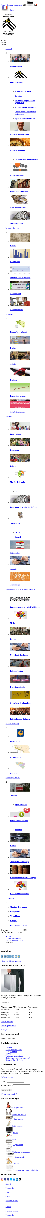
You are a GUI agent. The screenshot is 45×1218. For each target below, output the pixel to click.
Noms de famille (16, 310)
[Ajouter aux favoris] (19, 957)
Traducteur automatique (19, 862)
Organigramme (16, 66)
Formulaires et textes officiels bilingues (25, 607)
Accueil (8, 936)
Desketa (13, 348)
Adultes (13, 364)
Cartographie (15, 757)
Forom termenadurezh (19, 821)
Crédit (8, 1196)
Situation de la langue (18, 907)
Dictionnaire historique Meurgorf (23, 878)
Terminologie (15, 585)
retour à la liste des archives (11, 961)
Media (12, 623)
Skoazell (18, 537)
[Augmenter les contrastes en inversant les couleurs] (7, 957)
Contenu (9, 5)
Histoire (13, 246)
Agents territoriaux (17, 412)
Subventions (15, 523)
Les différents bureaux (19, 191)
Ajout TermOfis (21, 805)
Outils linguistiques (14, 938)
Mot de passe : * (7, 1086)
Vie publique (15, 916)
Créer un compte (7, 1077)
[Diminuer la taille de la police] (2, 957)
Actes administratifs (18, 208)
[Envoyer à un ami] (16, 957)
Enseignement (15, 450)
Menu (3, 5)
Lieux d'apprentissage (18, 332)
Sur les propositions (8, 1026)
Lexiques (13, 921)
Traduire (13, 569)
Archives (18, 830)
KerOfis (13, 846)
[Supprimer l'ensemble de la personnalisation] (10, 957)
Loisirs (12, 466)
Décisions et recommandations (26, 160)
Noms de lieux (15, 294)
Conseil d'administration (19, 134)
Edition (13, 639)
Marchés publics (16, 223)
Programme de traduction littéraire (24, 507)
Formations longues (18, 396)
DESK (17, 532)
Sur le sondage (7, 1022)
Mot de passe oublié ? (9, 1094)
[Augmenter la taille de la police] (5, 957)
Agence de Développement (25, 118)
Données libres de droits (19, 894)
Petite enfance (15, 434)
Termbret (18, 96)
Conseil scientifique (17, 150)
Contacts (13, 773)
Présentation (15, 741)
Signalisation (15, 553)
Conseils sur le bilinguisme (20, 703)
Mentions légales (12, 1201)
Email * (4, 1081)
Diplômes (13, 380)
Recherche (18, 5)
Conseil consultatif (17, 176)
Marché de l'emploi (17, 482)
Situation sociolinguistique (20, 278)
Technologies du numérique (25, 107)
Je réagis (4, 1030)
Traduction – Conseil (23, 91)
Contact (12, 10)
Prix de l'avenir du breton (20, 719)
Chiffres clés (15, 262)
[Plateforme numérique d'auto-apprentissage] (20, 343)
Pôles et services (16, 82)
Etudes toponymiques (18, 925)
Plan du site (10, 1188)
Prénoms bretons (16, 671)
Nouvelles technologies (19, 655)
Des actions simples (17, 687)
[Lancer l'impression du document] (13, 957)
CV (16, 491)
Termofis (13, 796)
